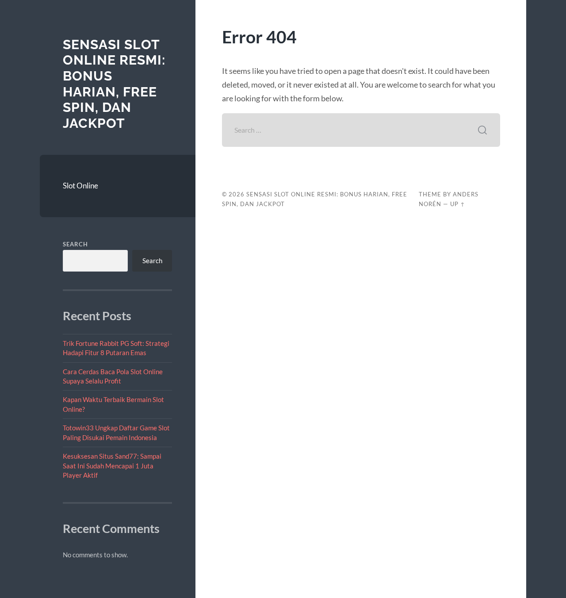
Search (75, 244)
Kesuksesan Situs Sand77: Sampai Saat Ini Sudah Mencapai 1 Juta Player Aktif (112, 465)
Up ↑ (457, 203)
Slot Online (80, 185)
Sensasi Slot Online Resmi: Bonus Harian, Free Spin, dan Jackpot (114, 84)
